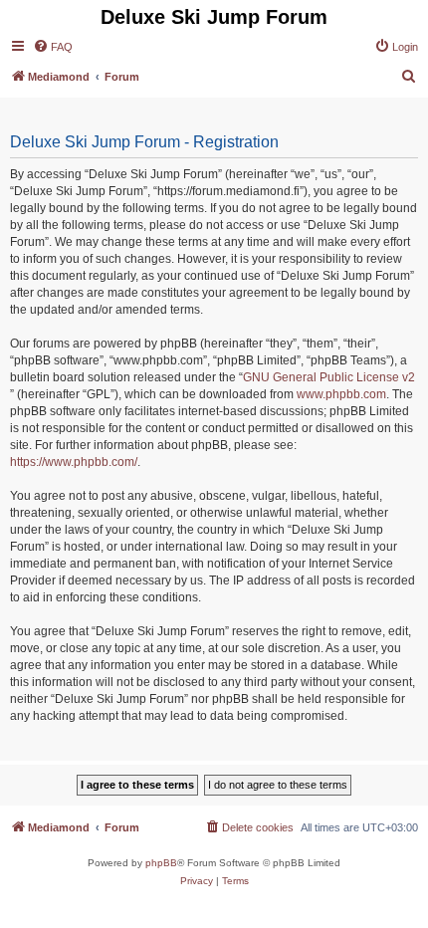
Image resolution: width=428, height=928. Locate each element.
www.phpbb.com (341, 394)
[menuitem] (53, 47)
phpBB (161, 862)
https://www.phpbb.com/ (73, 462)
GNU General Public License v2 (329, 377)
